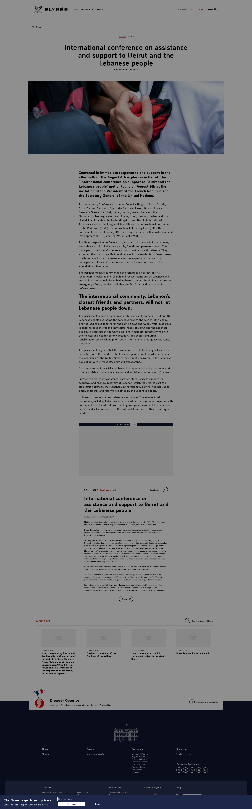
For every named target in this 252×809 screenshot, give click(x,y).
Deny (97, 804)
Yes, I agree (72, 804)
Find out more (65, 798)
